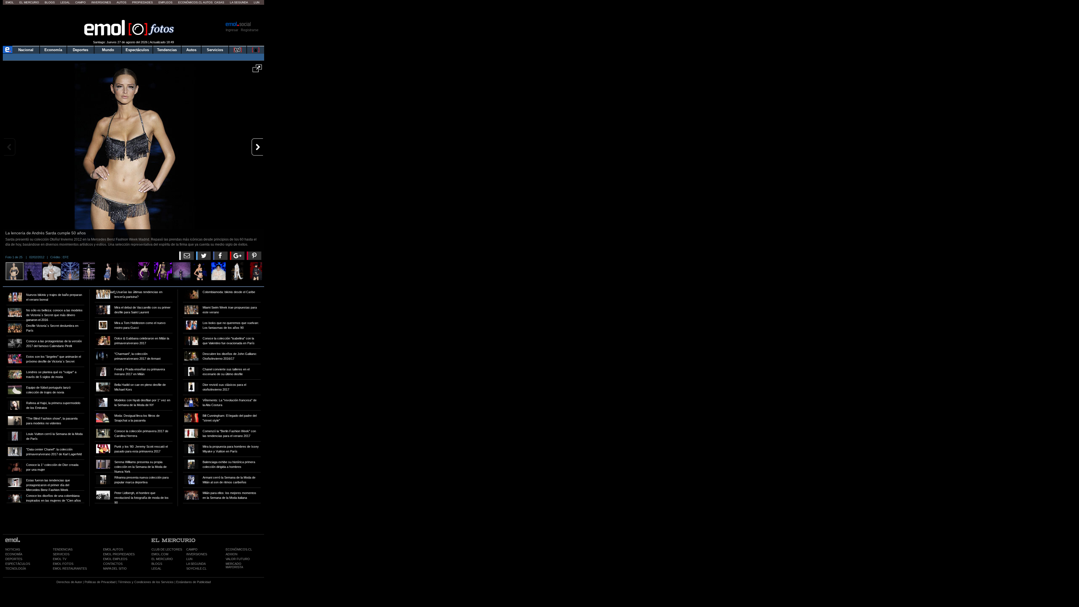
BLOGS (156, 563)
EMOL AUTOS (113, 549)
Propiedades (142, 2)
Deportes (80, 50)
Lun (256, 2)
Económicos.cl (190, 2)
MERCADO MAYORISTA (234, 565)
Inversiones (101, 2)
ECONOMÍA (13, 554)
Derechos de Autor (69, 582)
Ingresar (232, 30)
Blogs (50, 2)
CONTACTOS (113, 563)
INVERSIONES (196, 554)
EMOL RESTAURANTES (70, 568)
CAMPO (192, 549)
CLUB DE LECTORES (166, 549)
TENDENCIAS (62, 549)
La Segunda (239, 2)
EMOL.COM (159, 554)
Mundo (108, 50)
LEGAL (156, 568)
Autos (121, 2)
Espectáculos (137, 50)
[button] (257, 70)
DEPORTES (13, 559)
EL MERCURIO (162, 559)
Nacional (25, 50)
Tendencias (167, 50)
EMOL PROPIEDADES (119, 554)
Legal (65, 2)
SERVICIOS (61, 554)
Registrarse (250, 30)
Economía (53, 50)
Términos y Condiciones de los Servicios (146, 582)
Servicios (215, 50)
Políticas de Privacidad (100, 582)
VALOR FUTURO (238, 559)
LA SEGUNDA (196, 563)
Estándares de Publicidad (193, 582)
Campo (80, 2)
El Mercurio (29, 2)
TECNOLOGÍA (15, 568)
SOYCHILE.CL (196, 568)
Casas (219, 2)
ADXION (231, 554)
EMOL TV (59, 559)
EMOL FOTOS (63, 563)
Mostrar (133, 13)
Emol (10, 2)
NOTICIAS (12, 549)
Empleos (165, 2)
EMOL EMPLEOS (115, 559)
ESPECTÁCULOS (17, 563)
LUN (189, 559)
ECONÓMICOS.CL (239, 549)
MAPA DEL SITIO (115, 568)
